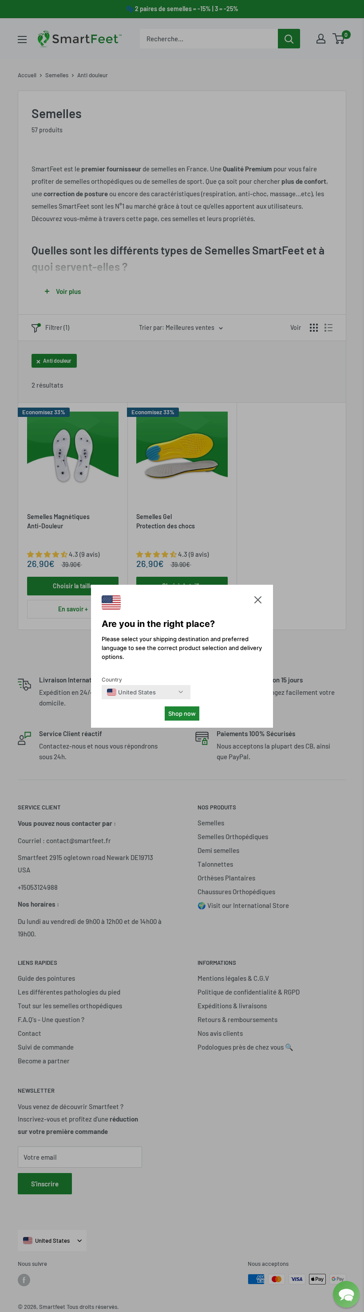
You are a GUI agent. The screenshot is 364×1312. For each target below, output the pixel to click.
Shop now (182, 713)
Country (112, 679)
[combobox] (131, 692)
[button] (257, 601)
